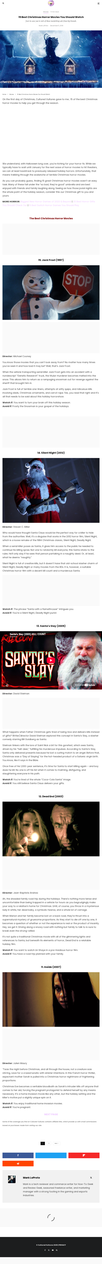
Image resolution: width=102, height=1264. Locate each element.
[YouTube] (53, 1250)
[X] (49, 1250)
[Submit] (18, 1163)
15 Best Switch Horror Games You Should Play (54, 205)
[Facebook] (45, 1250)
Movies (46, 12)
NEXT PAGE (51, 1114)
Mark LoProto (43, 26)
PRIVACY (62, 1245)
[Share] (18, 1155)
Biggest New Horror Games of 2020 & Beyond (46, 201)
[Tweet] (51, 1155)
